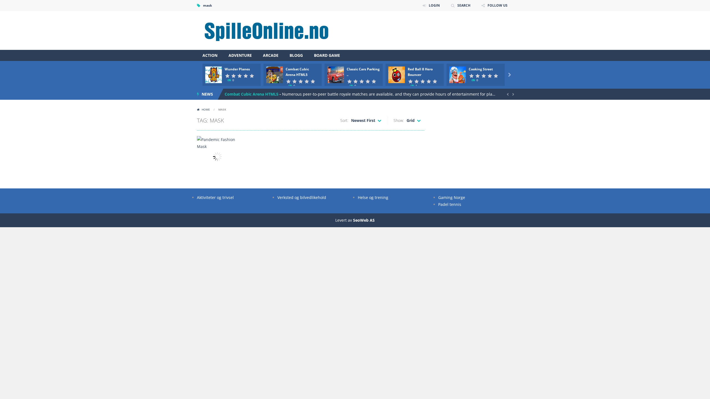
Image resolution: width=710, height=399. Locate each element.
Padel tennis (449, 204)
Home (206, 109)
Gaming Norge (451, 197)
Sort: (344, 120)
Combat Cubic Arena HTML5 (251, 94)
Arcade (270, 55)
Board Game (327, 55)
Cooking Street (481, 69)
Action (209, 55)
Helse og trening (373, 197)
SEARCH (463, 5)
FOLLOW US (498, 5)
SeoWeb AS (364, 220)
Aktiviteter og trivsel (215, 197)
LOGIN (434, 5)
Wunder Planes (237, 69)
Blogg (296, 55)
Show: (399, 120)
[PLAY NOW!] (213, 74)
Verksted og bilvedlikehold (301, 197)
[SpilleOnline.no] (265, 30)
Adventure (240, 55)
